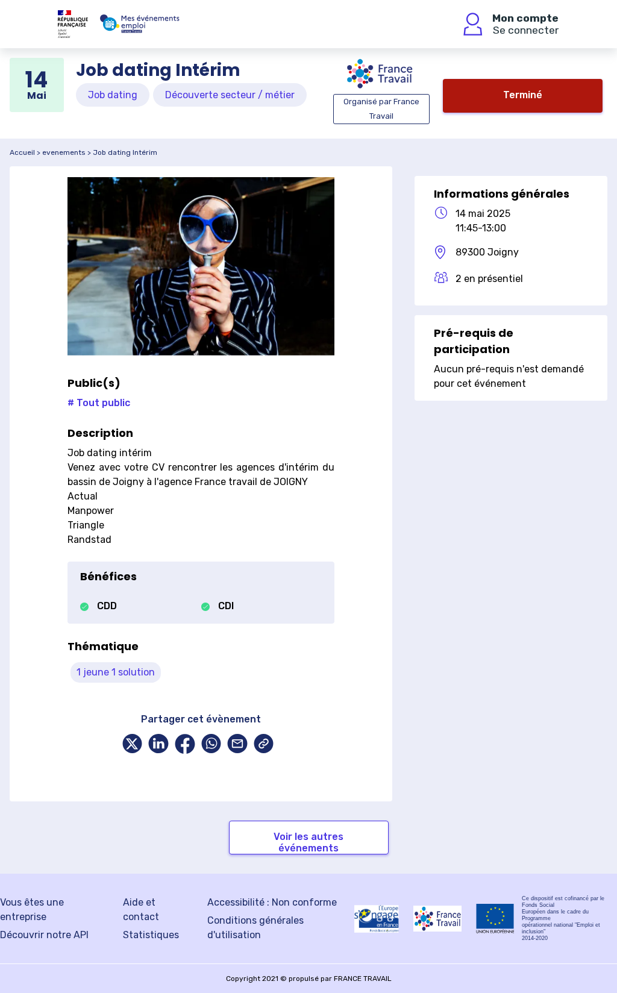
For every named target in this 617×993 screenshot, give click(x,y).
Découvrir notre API (44, 935)
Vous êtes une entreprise (32, 910)
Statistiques (151, 935)
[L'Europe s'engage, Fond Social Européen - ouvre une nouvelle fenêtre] (376, 919)
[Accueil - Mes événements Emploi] (140, 24)
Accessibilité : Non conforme (272, 902)
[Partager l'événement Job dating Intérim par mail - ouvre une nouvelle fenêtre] (237, 745)
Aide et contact (141, 910)
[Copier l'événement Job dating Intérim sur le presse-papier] (264, 745)
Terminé (522, 95)
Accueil (22, 152)
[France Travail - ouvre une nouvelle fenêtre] (437, 919)
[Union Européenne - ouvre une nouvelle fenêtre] (495, 918)
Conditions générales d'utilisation (255, 928)
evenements (64, 152)
